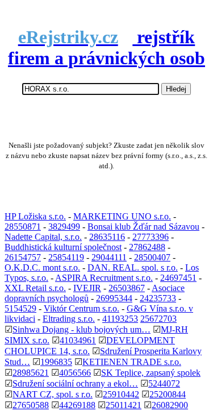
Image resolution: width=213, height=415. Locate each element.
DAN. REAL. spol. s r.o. (132, 267)
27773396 (150, 237)
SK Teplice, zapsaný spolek (151, 372)
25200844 (167, 394)
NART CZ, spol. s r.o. (52, 394)
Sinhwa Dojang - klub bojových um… (81, 329)
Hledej (176, 89)
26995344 (114, 298)
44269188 (77, 405)
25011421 (123, 405)
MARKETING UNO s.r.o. (122, 216)
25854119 (66, 257)
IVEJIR (87, 288)
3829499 (64, 226)
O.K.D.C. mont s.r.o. (42, 267)
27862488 (147, 247)
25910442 (121, 394)
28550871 (23, 226)
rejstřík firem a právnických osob (106, 47)
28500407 (152, 257)
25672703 (158, 318)
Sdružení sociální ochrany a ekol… (75, 383)
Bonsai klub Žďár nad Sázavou (143, 226)
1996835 (56, 362)
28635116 (107, 237)
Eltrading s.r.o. (69, 318)
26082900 (170, 405)
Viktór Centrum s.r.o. (81, 308)
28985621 (30, 372)
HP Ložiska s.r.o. (35, 216)
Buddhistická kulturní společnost (63, 247)
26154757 (23, 257)
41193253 (120, 318)
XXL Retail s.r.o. (35, 288)
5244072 (164, 383)
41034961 (78, 340)
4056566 (75, 372)
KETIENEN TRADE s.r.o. (131, 362)
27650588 (30, 405)
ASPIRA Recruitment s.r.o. (104, 278)
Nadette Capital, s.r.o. (43, 237)
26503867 (126, 288)
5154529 (20, 308)
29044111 (109, 257)
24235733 (158, 298)
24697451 (178, 278)
